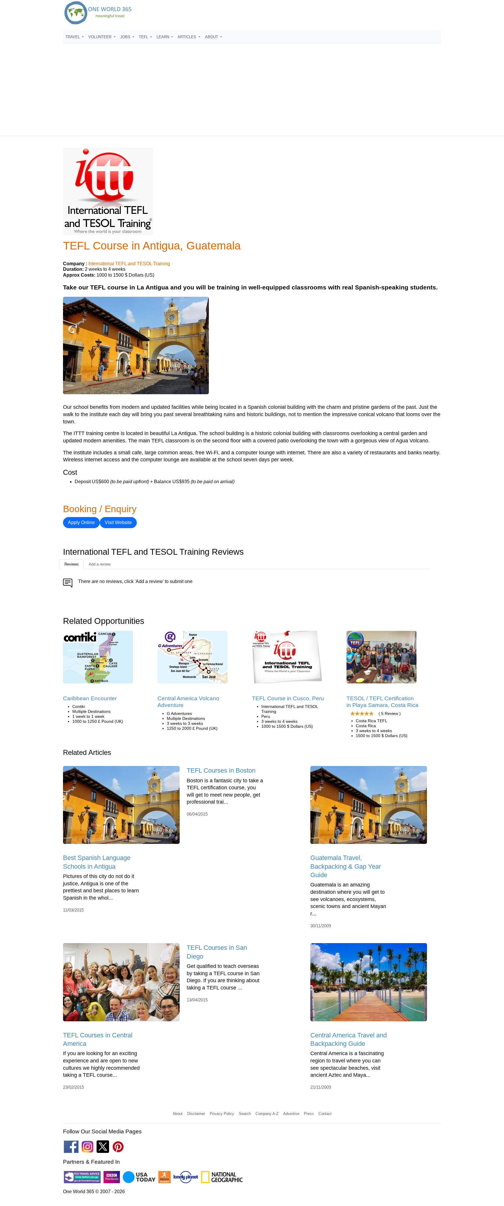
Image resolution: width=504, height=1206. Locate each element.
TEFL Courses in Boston (221, 770)
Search (245, 1113)
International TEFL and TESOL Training (129, 263)
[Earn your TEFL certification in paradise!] (381, 659)
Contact (325, 1113)
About (178, 1113)
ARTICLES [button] (187, 37)
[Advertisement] (252, 87)
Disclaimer (196, 1113)
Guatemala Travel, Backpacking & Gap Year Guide (345, 866)
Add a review (100, 564)
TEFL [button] (144, 37)
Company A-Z (267, 1113)
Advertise (291, 1113)
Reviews (71, 564)
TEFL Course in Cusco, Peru (288, 698)
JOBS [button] (126, 37)
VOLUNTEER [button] (100, 37)
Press (309, 1113)
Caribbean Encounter (90, 698)
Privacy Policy (222, 1113)
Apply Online (81, 522)
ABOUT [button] (212, 37)
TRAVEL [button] (73, 37)
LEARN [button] (163, 37)
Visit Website (118, 522)
